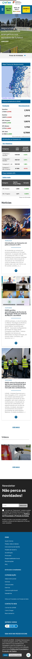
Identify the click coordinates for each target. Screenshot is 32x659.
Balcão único (8, 9)
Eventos (7, 587)
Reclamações (9, 561)
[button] (28, 26)
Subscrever (23, 505)
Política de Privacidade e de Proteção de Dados (16, 599)
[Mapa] (16, 81)
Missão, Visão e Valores (12, 544)
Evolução (5, 106)
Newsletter (8, 593)
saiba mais (4, 41)
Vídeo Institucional (10, 578)
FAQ (6, 564)
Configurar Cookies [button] (15, 655)
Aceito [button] (5, 655)
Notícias (7, 581)
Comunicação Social (11, 590)
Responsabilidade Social (12, 558)
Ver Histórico (7, 143)
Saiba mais (6, 177)
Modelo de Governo (11, 549)
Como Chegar (9, 610)
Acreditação (9, 552)
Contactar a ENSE (10, 607)
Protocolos (8, 555)
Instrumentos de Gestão (12, 547)
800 (7, 626)
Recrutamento (9, 613)
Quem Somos (9, 541)
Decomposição (24, 106)
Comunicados (9, 584)
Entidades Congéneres (13, 569)
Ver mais (16, 427)
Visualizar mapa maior (8, 98)
